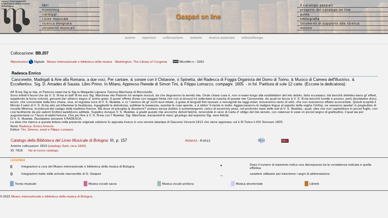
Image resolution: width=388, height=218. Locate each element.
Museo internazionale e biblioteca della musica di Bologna (51, 196)
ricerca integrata (57, 23)
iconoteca (50, 10)
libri (45, 5)
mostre (306, 28)
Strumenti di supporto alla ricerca (330, 23)
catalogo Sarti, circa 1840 (67, 145)
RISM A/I (191, 140)
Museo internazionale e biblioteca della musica (79, 61)
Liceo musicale (55, 19)
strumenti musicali (58, 28)
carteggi (49, 14)
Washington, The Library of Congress (141, 61)
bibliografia (309, 19)
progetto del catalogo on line (325, 10)
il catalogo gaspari (316, 5)
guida (305, 14)
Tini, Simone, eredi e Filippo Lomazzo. (49, 129)
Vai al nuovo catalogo (43, 150)
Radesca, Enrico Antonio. (38, 126)
